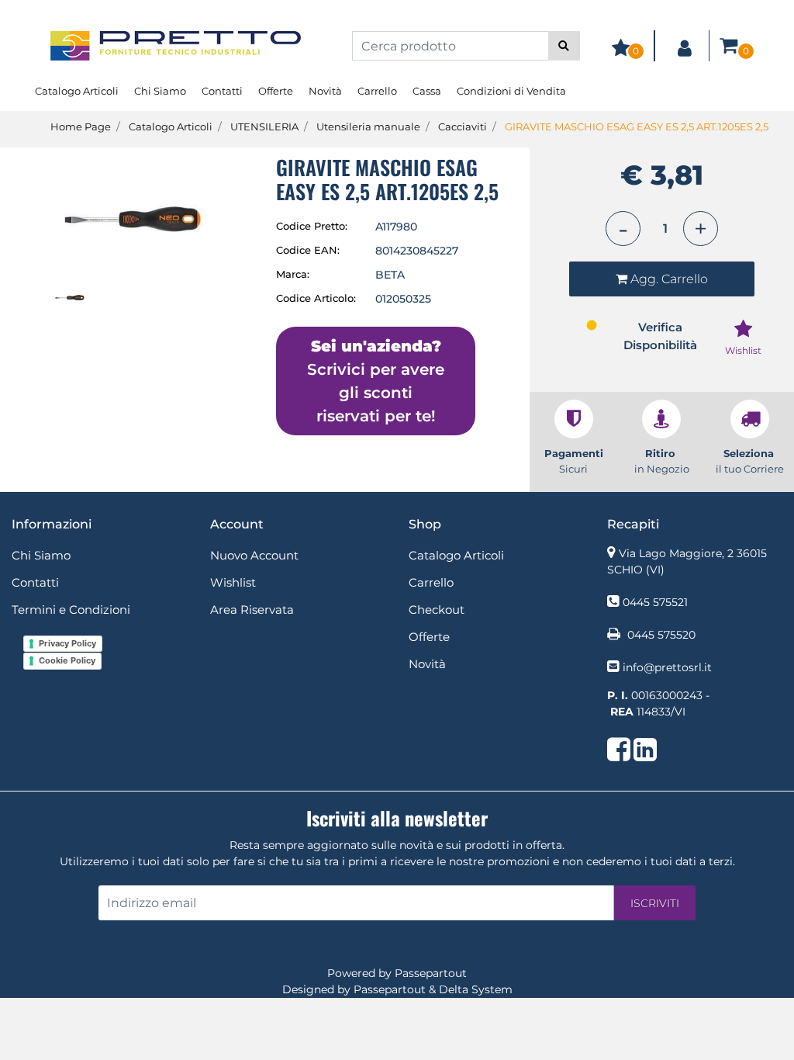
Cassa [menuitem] (427, 91)
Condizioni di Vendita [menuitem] (511, 91)
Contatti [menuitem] (222, 91)
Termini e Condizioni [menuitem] (71, 609)
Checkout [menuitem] (436, 609)
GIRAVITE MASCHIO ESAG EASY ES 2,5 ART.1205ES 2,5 (636, 126)
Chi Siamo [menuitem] (160, 91)
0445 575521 (655, 602)
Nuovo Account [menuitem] (254, 555)
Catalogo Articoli (170, 126)
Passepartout (431, 973)
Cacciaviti (462, 126)
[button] (564, 46)
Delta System (476, 989)
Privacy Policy (67, 643)
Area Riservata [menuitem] (252, 609)
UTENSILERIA (264, 126)
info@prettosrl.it (667, 667)
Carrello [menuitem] (377, 91)
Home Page (80, 126)
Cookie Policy (67, 660)
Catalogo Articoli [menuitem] (77, 91)
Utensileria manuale (368, 126)
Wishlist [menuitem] (233, 582)
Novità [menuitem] (325, 91)
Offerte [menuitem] (275, 91)
